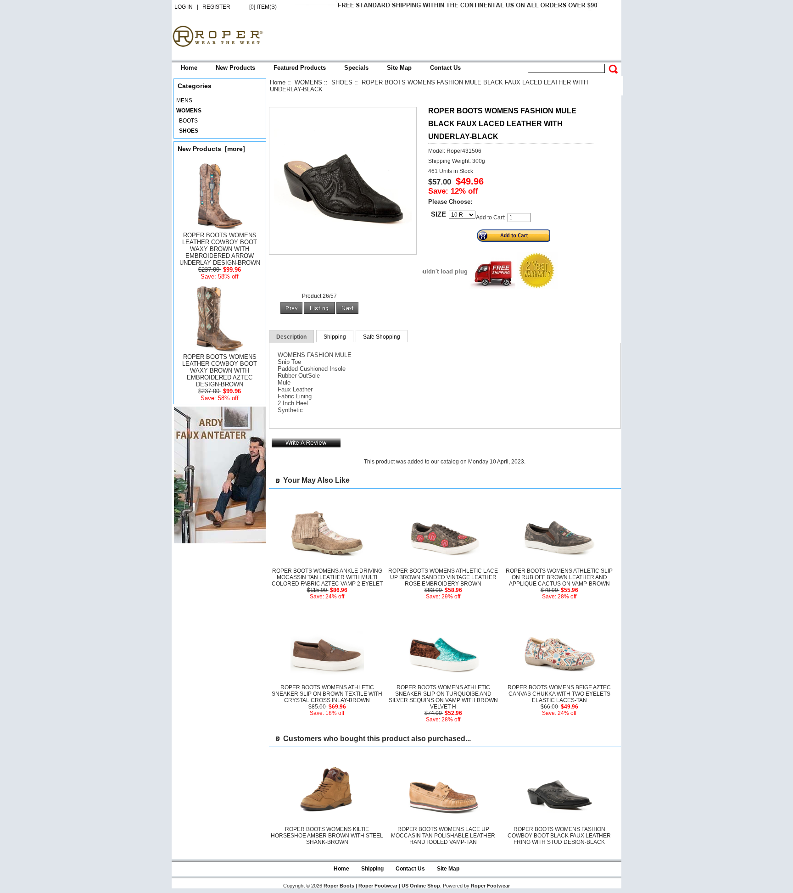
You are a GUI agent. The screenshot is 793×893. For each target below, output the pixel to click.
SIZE (438, 214)
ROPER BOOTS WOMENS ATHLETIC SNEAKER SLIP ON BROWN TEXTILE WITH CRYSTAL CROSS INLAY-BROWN (327, 693)
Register (216, 7)
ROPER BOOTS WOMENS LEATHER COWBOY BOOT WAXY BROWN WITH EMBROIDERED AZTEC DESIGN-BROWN (219, 370)
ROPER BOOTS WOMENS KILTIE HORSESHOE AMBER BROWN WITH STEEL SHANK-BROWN (327, 835)
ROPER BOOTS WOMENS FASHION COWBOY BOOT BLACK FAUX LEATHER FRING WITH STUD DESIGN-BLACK (559, 835)
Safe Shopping (381, 337)
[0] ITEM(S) (263, 7)
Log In (183, 7)
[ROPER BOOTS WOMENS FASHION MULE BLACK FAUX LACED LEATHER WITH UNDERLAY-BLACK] (343, 248)
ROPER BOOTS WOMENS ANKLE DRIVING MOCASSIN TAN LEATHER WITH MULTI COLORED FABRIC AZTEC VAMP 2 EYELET (327, 577)
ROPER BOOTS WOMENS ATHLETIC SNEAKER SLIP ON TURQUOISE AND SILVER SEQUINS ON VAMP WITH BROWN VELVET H (443, 697)
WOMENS (308, 82)
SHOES (341, 82)
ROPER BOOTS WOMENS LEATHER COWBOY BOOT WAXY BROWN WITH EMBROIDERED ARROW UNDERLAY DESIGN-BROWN (219, 249)
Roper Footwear (490, 885)
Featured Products (300, 67)
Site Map (399, 67)
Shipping (335, 337)
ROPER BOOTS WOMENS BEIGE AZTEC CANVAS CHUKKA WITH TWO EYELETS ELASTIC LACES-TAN (559, 693)
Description (291, 337)
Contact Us (445, 67)
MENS (184, 100)
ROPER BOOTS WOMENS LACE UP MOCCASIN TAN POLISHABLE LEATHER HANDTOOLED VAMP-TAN (443, 835)
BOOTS (187, 120)
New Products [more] (211, 148)
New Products (235, 67)
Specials (356, 67)
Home (189, 67)
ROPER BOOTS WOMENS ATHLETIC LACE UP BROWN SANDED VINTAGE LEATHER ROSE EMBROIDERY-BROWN (443, 577)
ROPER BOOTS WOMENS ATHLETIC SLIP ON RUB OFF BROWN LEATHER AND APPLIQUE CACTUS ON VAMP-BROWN (559, 577)
